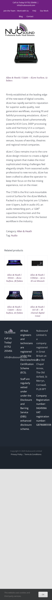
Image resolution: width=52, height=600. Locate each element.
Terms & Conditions (32, 454)
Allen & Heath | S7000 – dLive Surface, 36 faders (14, 277)
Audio (14, 235)
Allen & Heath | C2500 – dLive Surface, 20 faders (14, 309)
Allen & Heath (24, 231)
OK (43, 594)
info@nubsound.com (26, 5)
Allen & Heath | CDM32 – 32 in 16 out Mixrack (37, 277)
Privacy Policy (17, 454)
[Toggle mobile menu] (46, 24)
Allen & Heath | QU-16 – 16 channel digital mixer (37, 311)
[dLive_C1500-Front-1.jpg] (26, 54)
